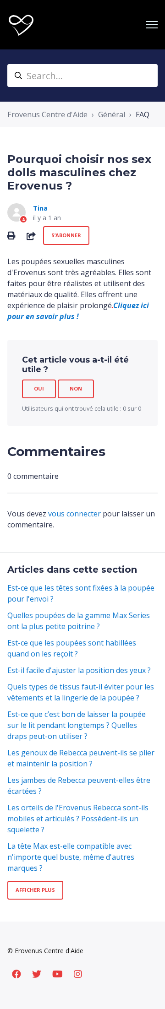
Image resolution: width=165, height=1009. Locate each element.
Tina (40, 208)
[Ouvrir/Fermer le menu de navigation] (151, 25)
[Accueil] (21, 24)
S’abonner (66, 235)
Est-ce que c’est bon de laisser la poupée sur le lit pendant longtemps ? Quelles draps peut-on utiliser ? (76, 725)
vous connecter (74, 514)
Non (76, 388)
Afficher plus (35, 889)
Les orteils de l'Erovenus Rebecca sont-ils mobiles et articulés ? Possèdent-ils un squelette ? (77, 819)
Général (111, 114)
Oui (39, 388)
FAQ (142, 114)
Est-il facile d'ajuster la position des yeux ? (79, 670)
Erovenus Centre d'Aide (47, 114)
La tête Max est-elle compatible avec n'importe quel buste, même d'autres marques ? (70, 857)
